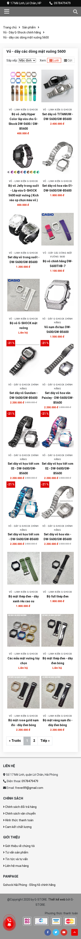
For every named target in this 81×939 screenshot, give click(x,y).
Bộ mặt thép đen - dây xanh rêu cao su (24, 599)
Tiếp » (45, 741)
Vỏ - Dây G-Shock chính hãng (22, 32)
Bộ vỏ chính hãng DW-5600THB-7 (57, 264)
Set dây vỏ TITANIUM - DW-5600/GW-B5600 (57, 117)
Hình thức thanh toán (19, 820)
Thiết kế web (56, 899)
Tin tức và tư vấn (16, 859)
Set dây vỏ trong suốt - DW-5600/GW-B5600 (23, 260)
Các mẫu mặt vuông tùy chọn (23, 661)
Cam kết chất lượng (18, 827)
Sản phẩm (29, 27)
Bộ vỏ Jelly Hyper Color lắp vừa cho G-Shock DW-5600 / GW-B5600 (23, 121)
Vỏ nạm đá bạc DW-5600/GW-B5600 (57, 329)
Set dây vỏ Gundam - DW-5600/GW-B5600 (23, 395)
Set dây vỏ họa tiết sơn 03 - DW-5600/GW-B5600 (23, 468)
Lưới (55, 60)
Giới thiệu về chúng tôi (20, 846)
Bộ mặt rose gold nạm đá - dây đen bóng (23, 723)
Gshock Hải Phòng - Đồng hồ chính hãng (29, 885)
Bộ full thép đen (58, 596)
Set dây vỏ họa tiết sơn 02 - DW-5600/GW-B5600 (57, 468)
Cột (69, 60)
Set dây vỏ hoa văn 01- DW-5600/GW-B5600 (57, 188)
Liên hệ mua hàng (17, 865)
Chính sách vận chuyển (20, 813)
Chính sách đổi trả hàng (21, 807)
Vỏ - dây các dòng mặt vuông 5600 (26, 37)
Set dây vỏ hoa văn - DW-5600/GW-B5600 (57, 537)
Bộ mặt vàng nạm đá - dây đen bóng (57, 723)
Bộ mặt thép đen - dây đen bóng (58, 661)
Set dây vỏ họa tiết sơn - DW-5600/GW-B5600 (23, 537)
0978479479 (62, 3)
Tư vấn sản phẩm (16, 852)
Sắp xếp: (12, 60)
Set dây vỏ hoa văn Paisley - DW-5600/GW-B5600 (58, 397)
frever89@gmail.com (29, 787)
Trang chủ (10, 27)
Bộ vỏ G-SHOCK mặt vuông (23, 325)
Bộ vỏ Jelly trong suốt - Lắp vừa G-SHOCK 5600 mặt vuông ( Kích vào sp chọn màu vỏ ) (23, 193)
